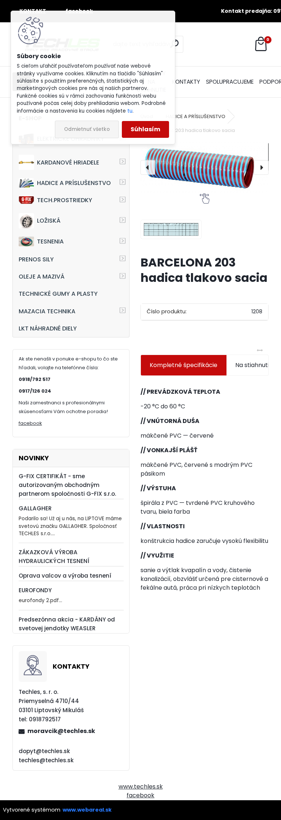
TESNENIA (50, 241)
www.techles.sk (141, 786)
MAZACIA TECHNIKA (47, 311)
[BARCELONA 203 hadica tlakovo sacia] (204, 167)
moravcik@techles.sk (61, 731)
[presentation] (147, 167)
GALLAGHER (35, 508)
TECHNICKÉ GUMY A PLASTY (58, 294)
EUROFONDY (35, 590)
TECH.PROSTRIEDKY (64, 200)
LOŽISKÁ (48, 220)
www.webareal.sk (87, 809)
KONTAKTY (186, 82)
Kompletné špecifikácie (183, 365)
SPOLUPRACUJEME (230, 82)
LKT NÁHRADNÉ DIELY (48, 328)
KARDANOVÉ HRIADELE (68, 162)
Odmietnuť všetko (87, 129)
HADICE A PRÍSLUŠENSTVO (74, 183)
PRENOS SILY (36, 259)
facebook (30, 423)
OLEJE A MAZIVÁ (41, 276)
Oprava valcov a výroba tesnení (65, 575)
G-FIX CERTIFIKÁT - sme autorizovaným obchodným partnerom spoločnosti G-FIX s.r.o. (67, 485)
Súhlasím (145, 129)
